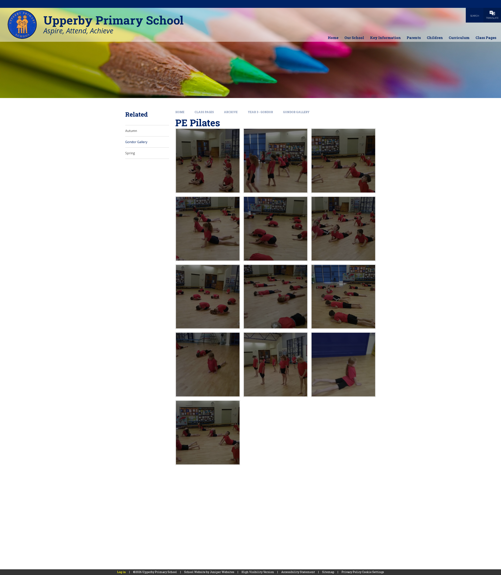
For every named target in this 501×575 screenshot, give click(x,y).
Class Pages (204, 112)
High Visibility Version (257, 572)
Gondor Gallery (296, 112)
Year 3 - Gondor (260, 112)
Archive (231, 112)
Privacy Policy (351, 572)
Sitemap (328, 572)
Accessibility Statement (298, 572)
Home (179, 112)
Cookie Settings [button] (373, 572)
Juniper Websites (222, 572)
